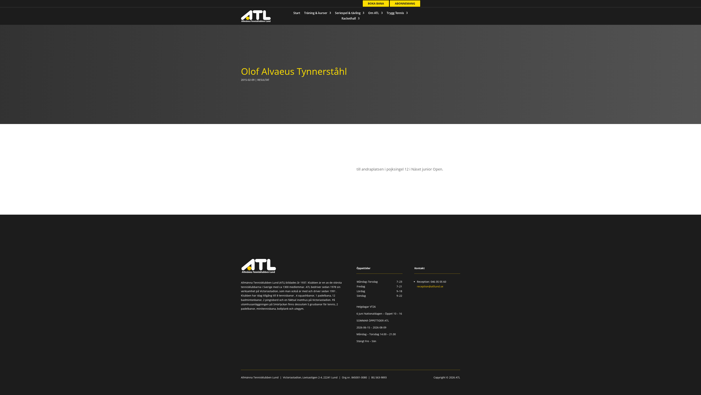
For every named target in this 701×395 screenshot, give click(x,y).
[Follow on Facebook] (253, 4)
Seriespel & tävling (348, 13)
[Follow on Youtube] (268, 4)
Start (296, 13)
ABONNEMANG (405, 3)
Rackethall (349, 18)
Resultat (263, 80)
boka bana (376, 3)
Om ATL (373, 13)
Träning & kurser (315, 13)
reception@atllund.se (430, 286)
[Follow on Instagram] (261, 4)
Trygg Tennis (395, 13)
